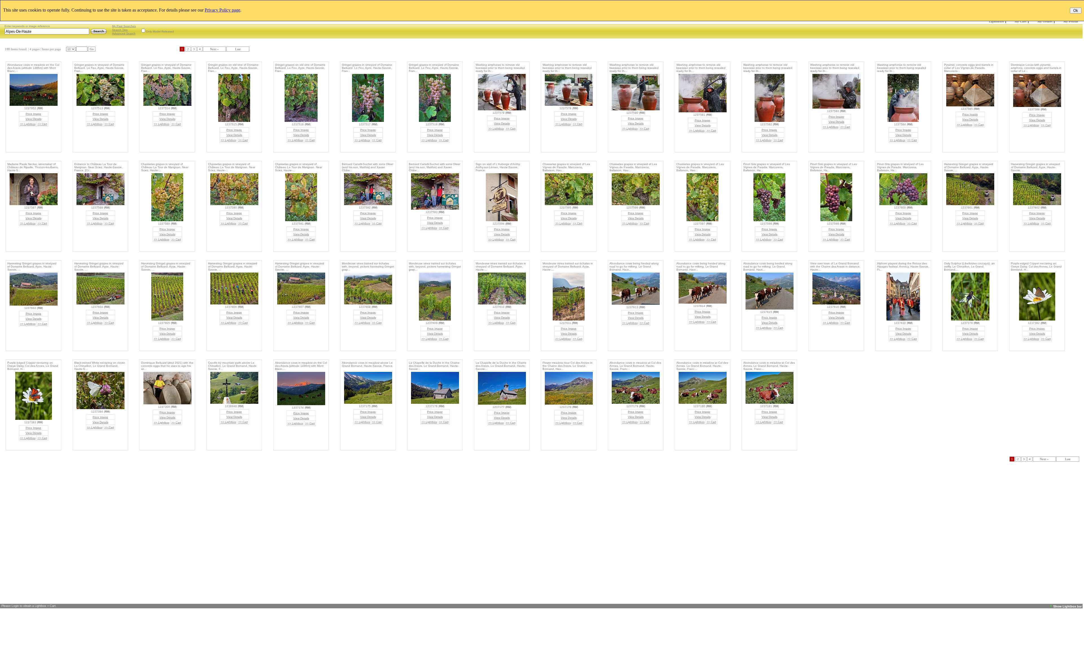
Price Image (33, 113)
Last (238, 49)
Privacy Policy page (222, 10)
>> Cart (42, 124)
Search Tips (120, 29)
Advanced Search (124, 33)
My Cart (1020, 21)
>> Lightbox (28, 124)
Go (92, 49)
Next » (214, 49)
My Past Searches (124, 26)
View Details (33, 118)
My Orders (1044, 21)
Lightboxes (996, 21)
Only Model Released (160, 31)
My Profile (1070, 21)
